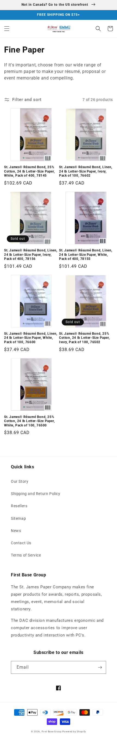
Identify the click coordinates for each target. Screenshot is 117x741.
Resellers (19, 506)
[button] (7, 29)
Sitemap (18, 518)
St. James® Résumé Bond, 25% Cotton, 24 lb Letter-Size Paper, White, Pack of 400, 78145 (29, 171)
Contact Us (21, 543)
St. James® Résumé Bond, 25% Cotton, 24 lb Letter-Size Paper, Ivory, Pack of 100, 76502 (84, 338)
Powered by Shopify (74, 731)
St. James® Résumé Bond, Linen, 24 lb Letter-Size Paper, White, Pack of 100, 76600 (30, 338)
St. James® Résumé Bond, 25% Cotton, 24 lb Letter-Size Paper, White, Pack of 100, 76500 (29, 421)
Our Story (19, 481)
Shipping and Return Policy (35, 493)
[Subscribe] (100, 667)
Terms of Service (26, 555)
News (16, 530)
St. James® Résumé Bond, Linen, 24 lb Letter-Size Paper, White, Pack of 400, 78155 (85, 254)
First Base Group (52, 731)
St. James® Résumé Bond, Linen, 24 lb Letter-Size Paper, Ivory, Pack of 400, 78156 (30, 254)
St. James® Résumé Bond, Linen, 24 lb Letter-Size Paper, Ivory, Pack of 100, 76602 (85, 171)
